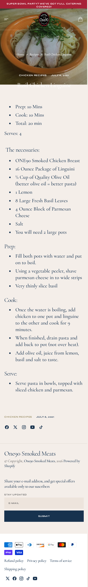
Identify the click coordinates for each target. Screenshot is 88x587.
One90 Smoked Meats (39, 461)
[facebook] (6, 427)
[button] (7, 19)
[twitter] (15, 427)
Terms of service (61, 560)
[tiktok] (41, 427)
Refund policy (14, 560)
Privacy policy (36, 560)
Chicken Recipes (33, 75)
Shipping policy (15, 569)
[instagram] (23, 427)
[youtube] (32, 427)
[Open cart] (80, 19)
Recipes (34, 54)
